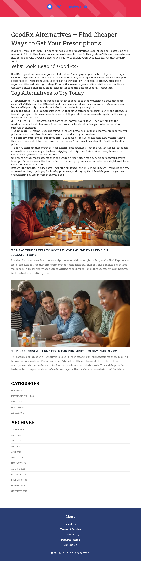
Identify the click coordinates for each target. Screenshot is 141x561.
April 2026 (16, 452)
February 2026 (18, 463)
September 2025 (19, 491)
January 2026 (18, 468)
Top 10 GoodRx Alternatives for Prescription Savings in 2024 (64, 351)
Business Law (18, 407)
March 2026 (17, 457)
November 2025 (19, 480)
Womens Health (19, 401)
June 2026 (16, 440)
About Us (70, 524)
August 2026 (17, 429)
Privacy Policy (70, 534)
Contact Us (70, 544)
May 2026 (15, 446)
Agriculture (17, 413)
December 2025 (18, 474)
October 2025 (18, 485)
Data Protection (70, 539)
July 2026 (16, 435)
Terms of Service (70, 529)
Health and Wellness (22, 396)
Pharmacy (16, 390)
